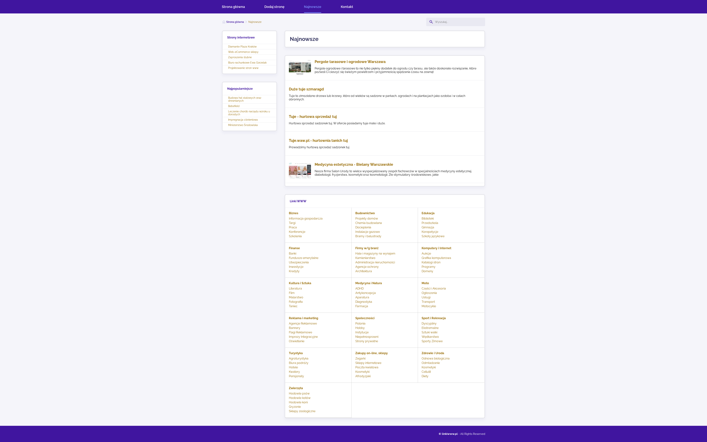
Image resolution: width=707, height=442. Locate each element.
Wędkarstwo (430, 336)
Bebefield (234, 106)
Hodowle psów (299, 393)
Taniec (293, 306)
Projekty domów (366, 218)
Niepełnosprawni (366, 336)
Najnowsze (312, 7)
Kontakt (347, 7)
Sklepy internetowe (368, 363)
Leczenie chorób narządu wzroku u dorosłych (249, 113)
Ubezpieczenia (299, 262)
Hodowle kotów (300, 398)
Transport (428, 302)
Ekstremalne (430, 328)
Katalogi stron (431, 262)
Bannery (294, 328)
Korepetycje (430, 232)
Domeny (427, 271)
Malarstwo (296, 297)
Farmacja (361, 306)
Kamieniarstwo (365, 258)
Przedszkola (430, 223)
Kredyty (294, 271)
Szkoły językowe (433, 236)
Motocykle (429, 306)
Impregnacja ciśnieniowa (243, 119)
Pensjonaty (296, 376)
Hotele (293, 367)
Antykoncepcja (365, 293)
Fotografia (296, 302)
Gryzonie (295, 406)
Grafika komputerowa (436, 258)
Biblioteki (428, 218)
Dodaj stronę (274, 7)
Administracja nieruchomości (375, 262)
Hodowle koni (298, 402)
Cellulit (426, 371)
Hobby (360, 328)
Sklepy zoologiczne (302, 411)
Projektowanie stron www (243, 67)
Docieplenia (363, 227)
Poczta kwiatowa (366, 367)
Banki (292, 253)
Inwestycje (296, 267)
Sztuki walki (429, 332)
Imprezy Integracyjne (303, 336)
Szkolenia (295, 236)
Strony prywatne (366, 341)
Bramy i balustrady (368, 236)
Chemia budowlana (368, 223)
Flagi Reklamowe (300, 332)
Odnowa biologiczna (436, 358)
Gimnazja (428, 227)
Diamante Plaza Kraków (242, 46)
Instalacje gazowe (367, 232)
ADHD (359, 288)
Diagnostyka (363, 302)
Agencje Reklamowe (303, 323)
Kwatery (294, 371)
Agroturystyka (298, 358)
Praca (293, 227)
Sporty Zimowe (432, 341)
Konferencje (297, 232)
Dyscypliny (429, 323)
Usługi (426, 297)
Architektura (363, 271)
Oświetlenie (296, 341)
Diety (425, 376)
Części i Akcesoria (434, 288)
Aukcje (426, 253)
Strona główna (233, 7)
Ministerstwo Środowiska (243, 125)
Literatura (295, 288)
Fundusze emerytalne (303, 258)
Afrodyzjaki (363, 376)
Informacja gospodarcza (306, 218)
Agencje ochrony (367, 267)
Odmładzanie (431, 363)
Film (292, 293)
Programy (428, 267)
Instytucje (362, 332)
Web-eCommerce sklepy (243, 51)
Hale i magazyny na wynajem (375, 253)
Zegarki (360, 358)
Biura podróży (298, 363)
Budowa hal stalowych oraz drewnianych (244, 99)
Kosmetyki (362, 371)
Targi (292, 223)
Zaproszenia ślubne (240, 57)
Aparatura (362, 297)
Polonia (360, 323)
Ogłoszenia (429, 293)
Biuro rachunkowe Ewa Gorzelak (247, 62)
